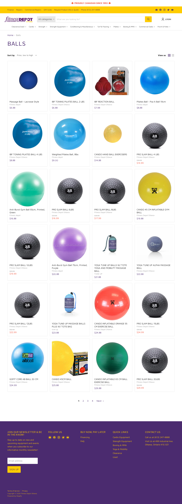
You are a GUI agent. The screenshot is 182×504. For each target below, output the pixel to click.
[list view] (173, 55)
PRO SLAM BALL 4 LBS (148, 154)
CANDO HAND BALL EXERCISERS (110, 154)
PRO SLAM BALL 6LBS (63, 209)
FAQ (82, 441)
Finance (10, 10)
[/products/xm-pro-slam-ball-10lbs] (27, 244)
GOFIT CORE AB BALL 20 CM (24, 379)
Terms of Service (13, 491)
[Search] (148, 19)
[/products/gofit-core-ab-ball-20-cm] (27, 359)
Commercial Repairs (33, 10)
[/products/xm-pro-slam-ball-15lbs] (155, 303)
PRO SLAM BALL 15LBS (148, 323)
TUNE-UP (98, 274)
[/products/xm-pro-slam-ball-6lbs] (70, 189)
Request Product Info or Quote (66, 10)
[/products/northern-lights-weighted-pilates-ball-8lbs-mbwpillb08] (70, 134)
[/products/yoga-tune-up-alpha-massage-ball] (155, 244)
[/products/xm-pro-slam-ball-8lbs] (112, 189)
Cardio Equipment (121, 437)
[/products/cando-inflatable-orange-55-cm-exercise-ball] (112, 303)
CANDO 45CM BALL (61, 379)
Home (10, 35)
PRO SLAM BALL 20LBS (148, 379)
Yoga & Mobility (120, 449)
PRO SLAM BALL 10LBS (21, 265)
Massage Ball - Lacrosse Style (24, 101)
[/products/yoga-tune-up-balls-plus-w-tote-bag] (70, 303)
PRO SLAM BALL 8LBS (105, 209)
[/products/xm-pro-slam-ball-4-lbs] (155, 134)
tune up (55, 329)
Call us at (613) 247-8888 (157, 437)
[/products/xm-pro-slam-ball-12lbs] (27, 303)
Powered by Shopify (14, 496)
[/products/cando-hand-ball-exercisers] (112, 134)
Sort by (11, 55)
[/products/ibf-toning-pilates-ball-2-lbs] (70, 81)
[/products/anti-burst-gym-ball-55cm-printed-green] (27, 189)
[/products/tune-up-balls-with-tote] (112, 244)
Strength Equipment (122, 441)
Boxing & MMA (120, 445)
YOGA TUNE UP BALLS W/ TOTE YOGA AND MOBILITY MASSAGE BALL (110, 268)
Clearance (117, 453)
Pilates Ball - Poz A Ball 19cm (151, 101)
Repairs (19, 10)
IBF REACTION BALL (104, 101)
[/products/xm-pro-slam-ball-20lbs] (155, 359)
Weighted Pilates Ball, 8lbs (65, 154)
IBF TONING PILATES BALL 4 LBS (26, 154)
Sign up (14, 469)
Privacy (25, 491)
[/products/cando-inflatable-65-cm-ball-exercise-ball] (112, 359)
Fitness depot (15, 104)
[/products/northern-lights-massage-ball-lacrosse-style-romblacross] (27, 81)
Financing (85, 437)
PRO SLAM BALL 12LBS (21, 323)
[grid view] (169, 55)
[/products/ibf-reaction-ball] (112, 81)
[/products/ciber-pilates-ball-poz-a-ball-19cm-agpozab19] (155, 81)
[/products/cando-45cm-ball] (70, 359)
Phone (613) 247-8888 (90, 10)
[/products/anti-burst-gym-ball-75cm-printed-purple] (70, 244)
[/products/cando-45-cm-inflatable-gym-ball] (155, 189)
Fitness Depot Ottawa (61, 104)
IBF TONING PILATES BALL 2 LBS (68, 101)
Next (99, 401)
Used (115, 457)
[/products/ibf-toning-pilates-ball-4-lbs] (27, 134)
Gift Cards (48, 10)
